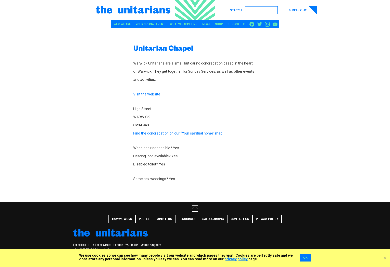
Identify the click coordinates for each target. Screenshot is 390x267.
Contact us (240, 219)
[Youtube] (275, 24)
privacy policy (236, 259)
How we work (122, 219)
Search (236, 10)
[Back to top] (195, 208)
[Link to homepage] (195, 10)
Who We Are (122, 24)
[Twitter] (259, 24)
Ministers (164, 219)
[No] (385, 258)
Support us (237, 24)
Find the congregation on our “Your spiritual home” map (177, 133)
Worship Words (324, 219)
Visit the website (146, 94)
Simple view (298, 10)
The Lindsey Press (291, 219)
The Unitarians (133, 9)
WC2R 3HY (132, 245)
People (144, 219)
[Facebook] (252, 24)
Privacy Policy (267, 219)
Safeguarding (213, 219)
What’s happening (183, 24)
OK (305, 257)
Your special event (150, 24)
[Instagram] (267, 24)
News (206, 24)
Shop (219, 24)
